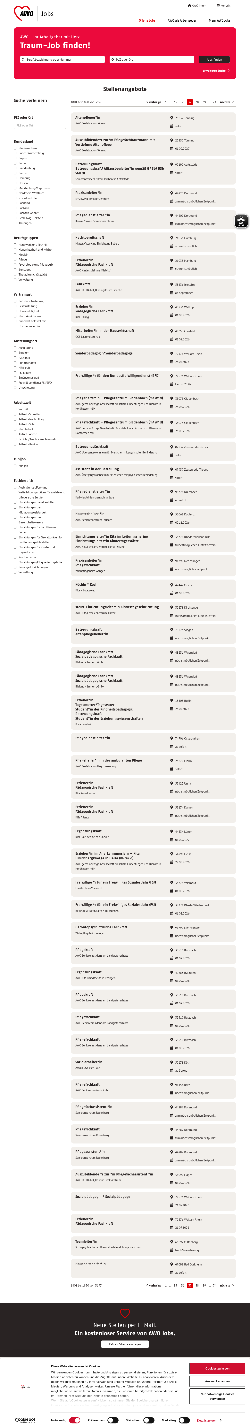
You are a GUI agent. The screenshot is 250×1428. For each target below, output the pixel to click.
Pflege (23, 259)
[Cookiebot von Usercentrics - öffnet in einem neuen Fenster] (25, 1420)
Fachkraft (24, 358)
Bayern (23, 158)
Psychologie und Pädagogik (36, 264)
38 (197, 102)
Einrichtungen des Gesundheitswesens (31, 519)
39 (204, 102)
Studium (24, 352)
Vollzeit (23, 409)
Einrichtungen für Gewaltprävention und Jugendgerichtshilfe (41, 539)
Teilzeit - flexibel (29, 444)
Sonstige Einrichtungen (33, 567)
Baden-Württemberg (31, 153)
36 (182, 102)
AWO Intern (198, 5)
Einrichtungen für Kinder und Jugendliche (37, 549)
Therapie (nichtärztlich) (33, 274)
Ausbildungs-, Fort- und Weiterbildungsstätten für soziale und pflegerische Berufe (42, 492)
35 (175, 102)
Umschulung (27, 387)
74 (214, 102)
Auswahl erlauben (217, 1381)
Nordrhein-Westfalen (32, 193)
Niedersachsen (28, 148)
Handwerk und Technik (33, 245)
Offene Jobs (147, 20)
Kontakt (225, 5)
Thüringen (25, 223)
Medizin (24, 254)
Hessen (23, 183)
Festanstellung (28, 306)
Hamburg (24, 178)
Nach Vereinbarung (30, 316)
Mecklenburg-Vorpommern (35, 188)
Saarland (24, 203)
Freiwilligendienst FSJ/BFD (35, 382)
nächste (225, 102)
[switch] (113, 1420)
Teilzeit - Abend (28, 434)
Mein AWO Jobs (219, 20)
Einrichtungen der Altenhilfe (36, 502)
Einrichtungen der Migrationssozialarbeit (32, 509)
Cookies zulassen (217, 1368)
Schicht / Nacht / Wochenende (37, 439)
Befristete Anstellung (31, 301)
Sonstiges (25, 269)
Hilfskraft (24, 367)
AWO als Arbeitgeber (182, 20)
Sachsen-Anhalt (28, 213)
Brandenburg (27, 168)
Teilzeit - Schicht (28, 424)
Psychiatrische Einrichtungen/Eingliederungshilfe (40, 559)
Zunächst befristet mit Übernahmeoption (32, 323)
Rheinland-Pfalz (29, 198)
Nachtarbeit (26, 429)
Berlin (22, 163)
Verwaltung (26, 279)
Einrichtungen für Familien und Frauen (38, 529)
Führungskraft (27, 363)
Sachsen (24, 208)
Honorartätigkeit (29, 311)
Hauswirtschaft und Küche (35, 249)
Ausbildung (26, 348)
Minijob (23, 466)
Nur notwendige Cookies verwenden (217, 1396)
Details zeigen (206, 1420)
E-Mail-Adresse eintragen (125, 1344)
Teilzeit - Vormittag (30, 414)
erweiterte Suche (214, 70)
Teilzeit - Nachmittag (31, 419)
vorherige (154, 102)
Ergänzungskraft (29, 377)
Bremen (23, 173)
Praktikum (25, 373)
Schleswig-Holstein (31, 218)
